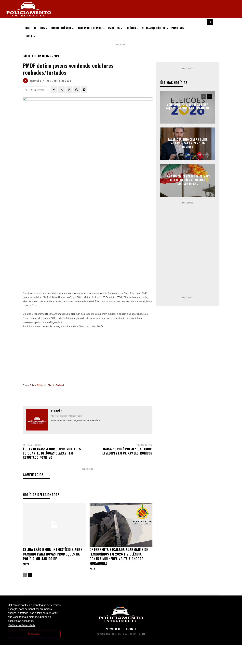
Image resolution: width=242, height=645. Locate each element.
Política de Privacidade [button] (21, 625)
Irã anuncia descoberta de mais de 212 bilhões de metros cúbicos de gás (188, 180)
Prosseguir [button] (34, 633)
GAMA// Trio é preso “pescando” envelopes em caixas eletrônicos (127, 451)
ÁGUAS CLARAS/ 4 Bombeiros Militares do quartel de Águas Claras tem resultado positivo (52, 453)
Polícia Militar (41, 56)
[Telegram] (84, 89)
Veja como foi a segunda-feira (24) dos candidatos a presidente (187, 106)
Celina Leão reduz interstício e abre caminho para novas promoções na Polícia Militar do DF (52, 554)
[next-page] (30, 575)
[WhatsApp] (76, 89)
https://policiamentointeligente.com (66, 416)
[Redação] (26, 80)
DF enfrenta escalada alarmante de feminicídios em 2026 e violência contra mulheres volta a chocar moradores (119, 556)
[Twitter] (61, 89)
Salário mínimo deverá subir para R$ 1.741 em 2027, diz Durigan (188, 143)
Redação (35, 80)
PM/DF (57, 56)
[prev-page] (25, 575)
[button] (210, 22)
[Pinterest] (69, 89)
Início (26, 56)
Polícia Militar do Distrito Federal (46, 385)
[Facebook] (54, 89)
